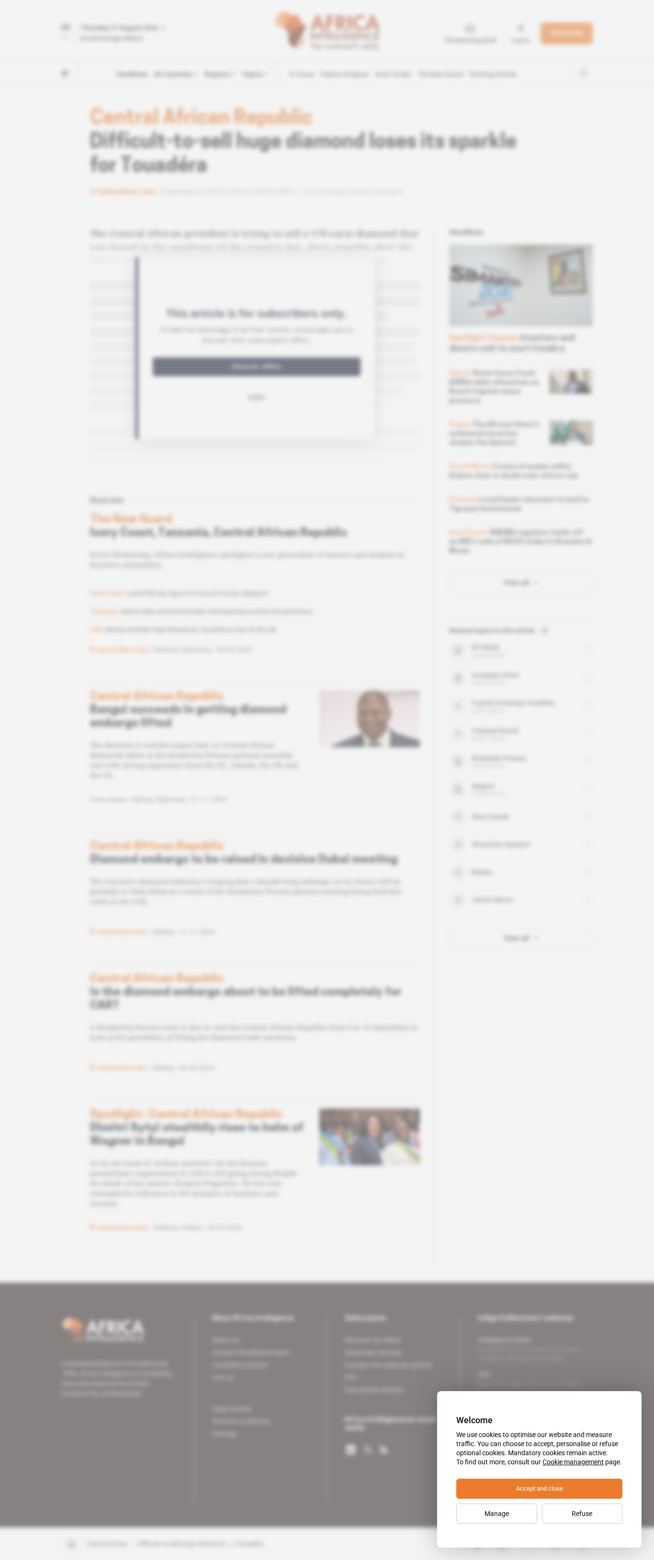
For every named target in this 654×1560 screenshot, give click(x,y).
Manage (497, 1513)
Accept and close (539, 1488)
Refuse (582, 1513)
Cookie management (573, 1462)
